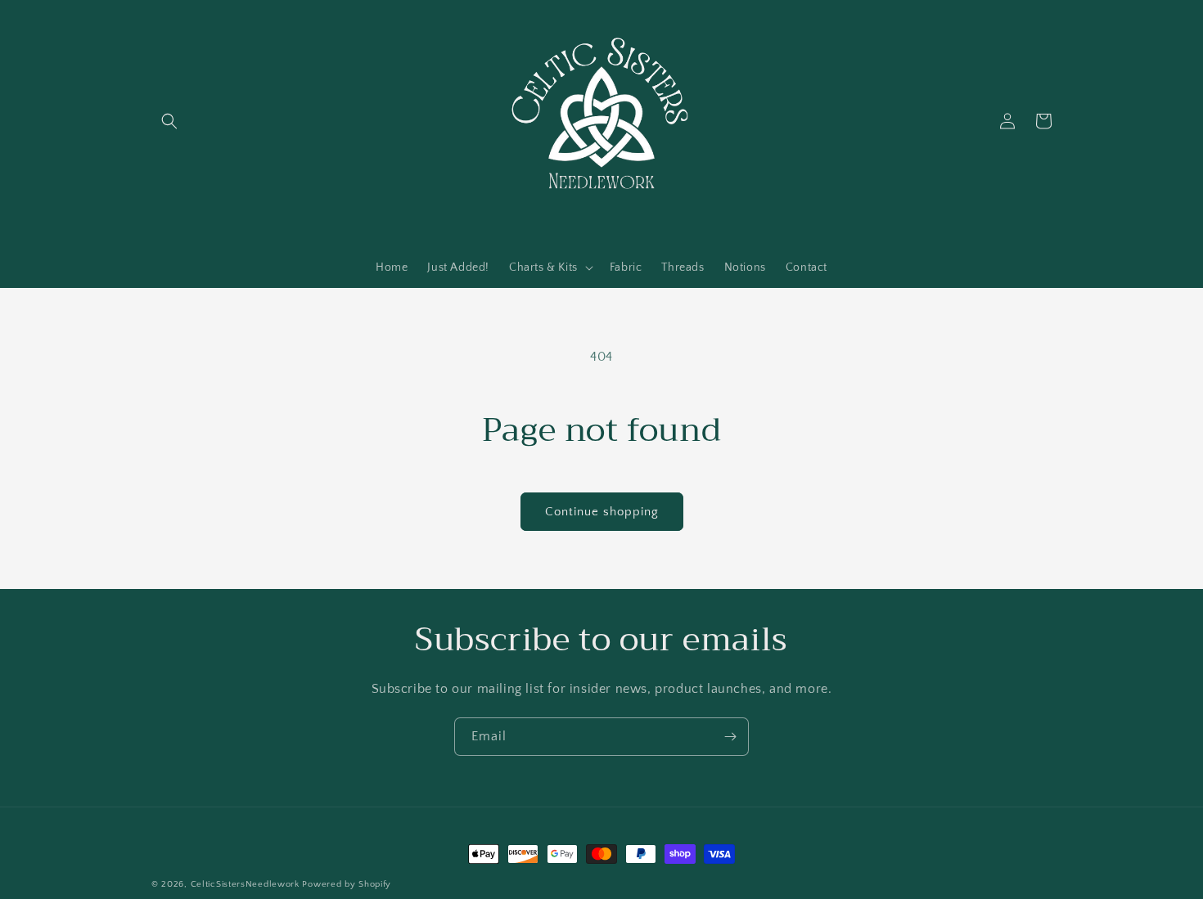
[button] (169, 121)
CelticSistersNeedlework (245, 884)
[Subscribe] (730, 736)
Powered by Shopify (346, 884)
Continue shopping (602, 512)
